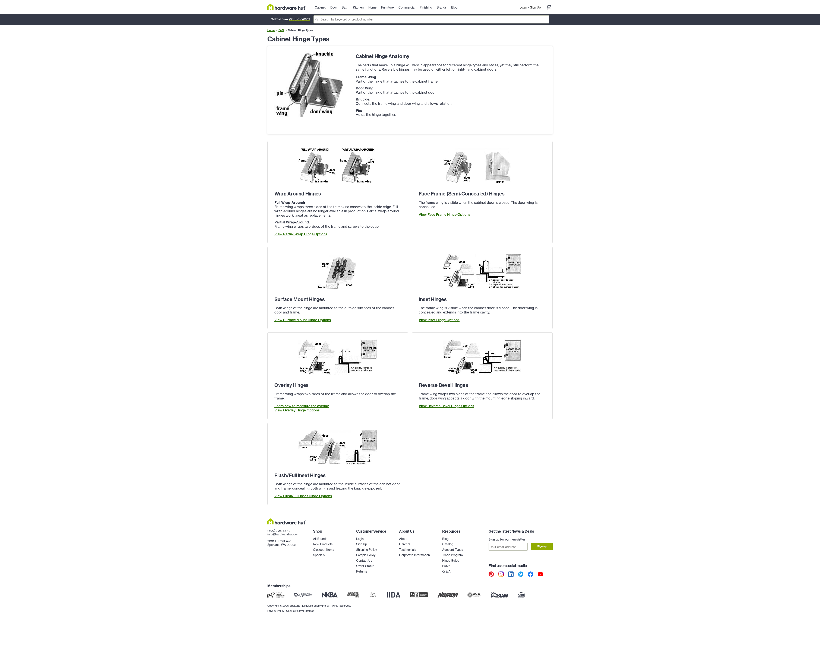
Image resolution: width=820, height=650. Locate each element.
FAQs (446, 566)
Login (523, 7)
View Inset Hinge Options (439, 320)
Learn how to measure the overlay (301, 406)
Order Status (365, 566)
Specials (319, 555)
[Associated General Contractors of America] (474, 595)
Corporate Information (414, 555)
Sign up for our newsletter (507, 539)
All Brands (320, 539)
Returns (361, 571)
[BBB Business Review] (419, 595)
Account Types (452, 550)
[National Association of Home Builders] (521, 595)
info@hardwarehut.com (283, 534)
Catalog (447, 544)
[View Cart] (548, 7)
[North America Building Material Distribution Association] (448, 595)
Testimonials (407, 550)
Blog (445, 539)
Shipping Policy (366, 550)
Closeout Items (323, 550)
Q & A (446, 571)
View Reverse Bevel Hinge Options (446, 406)
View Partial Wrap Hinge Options (300, 234)
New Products (322, 544)
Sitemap (309, 610)
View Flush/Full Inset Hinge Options (303, 496)
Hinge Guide (450, 561)
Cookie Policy (294, 610)
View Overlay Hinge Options (297, 410)
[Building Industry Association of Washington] (499, 595)
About (403, 539)
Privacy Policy (275, 610)
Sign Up (535, 7)
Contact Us (364, 561)
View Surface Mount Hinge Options (302, 320)
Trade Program (452, 555)
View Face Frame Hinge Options (444, 214)
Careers (404, 544)
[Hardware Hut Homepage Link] (286, 7)
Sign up (541, 546)
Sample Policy (365, 555)
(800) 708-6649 (299, 19)
